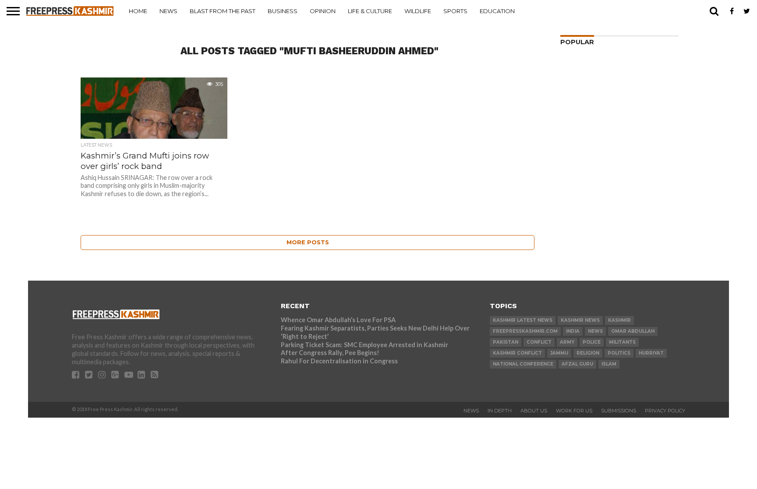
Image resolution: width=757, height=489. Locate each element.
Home (138, 10)
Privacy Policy (665, 411)
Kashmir (619, 320)
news (595, 331)
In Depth (500, 411)
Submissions (618, 411)
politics (619, 353)
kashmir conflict (517, 353)
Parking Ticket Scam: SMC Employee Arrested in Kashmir (364, 344)
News (168, 10)
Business (282, 10)
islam (608, 364)
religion (588, 353)
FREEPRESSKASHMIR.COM (525, 331)
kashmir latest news (522, 320)
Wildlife (417, 10)
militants (622, 342)
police (592, 342)
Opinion (323, 10)
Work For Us (574, 411)
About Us (533, 411)
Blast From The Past (222, 10)
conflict (539, 342)
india (573, 331)
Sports (455, 10)
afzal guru (577, 364)
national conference (523, 364)
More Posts (308, 242)
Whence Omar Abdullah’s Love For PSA (338, 320)
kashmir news (580, 320)
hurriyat (651, 353)
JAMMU (559, 353)
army (567, 342)
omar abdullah (632, 331)
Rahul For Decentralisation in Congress (339, 361)
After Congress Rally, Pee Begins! (330, 352)
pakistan (505, 342)
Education (497, 10)
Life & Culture (370, 10)
